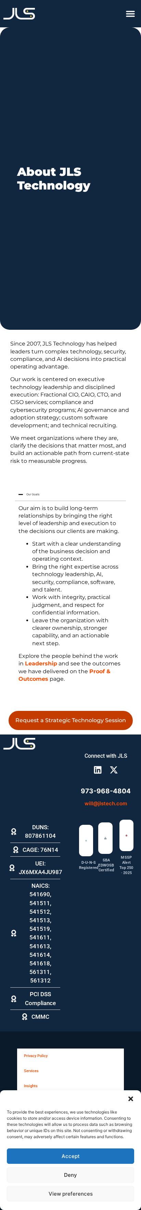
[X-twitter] (114, 770)
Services (31, 1071)
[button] (130, 1098)
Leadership (41, 663)
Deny (70, 1175)
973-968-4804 (106, 791)
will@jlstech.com (106, 803)
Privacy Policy (36, 1056)
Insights (31, 1086)
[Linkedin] (97, 770)
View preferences (71, 1194)
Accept (71, 1156)
